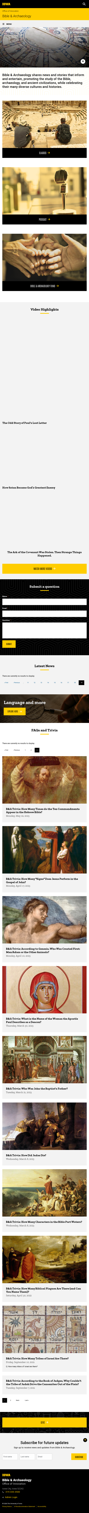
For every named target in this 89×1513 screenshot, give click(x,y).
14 (49, 682)
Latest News (44, 666)
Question (6, 620)
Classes (42, 152)
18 (75, 682)
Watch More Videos (42, 568)
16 (62, 682)
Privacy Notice (7, 1506)
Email (4, 608)
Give (43, 1422)
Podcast (43, 219)
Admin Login (11, 1497)
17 (69, 682)
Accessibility (42, 1506)
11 (28, 682)
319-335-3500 (12, 1492)
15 (55, 682)
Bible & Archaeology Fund (42, 286)
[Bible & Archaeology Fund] (44, 257)
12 (35, 682)
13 (42, 682)
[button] (84, 4)
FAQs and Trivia (44, 730)
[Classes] (44, 124)
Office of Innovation (10, 11)
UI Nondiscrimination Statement (24, 1506)
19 (82, 683)
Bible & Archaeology (16, 16)
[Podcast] (44, 191)
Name (4, 596)
